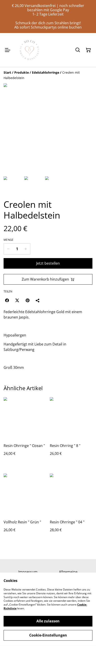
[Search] (77, 50)
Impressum (28, 571)
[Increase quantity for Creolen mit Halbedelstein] (25, 248)
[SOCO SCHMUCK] (29, 50)
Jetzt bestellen (48, 263)
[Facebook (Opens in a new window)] (7, 300)
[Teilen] (37, 300)
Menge (9, 239)
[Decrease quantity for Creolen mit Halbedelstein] (8, 248)
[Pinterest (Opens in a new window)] (27, 300)
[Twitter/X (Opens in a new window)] (17, 300)
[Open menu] (7, 50)
